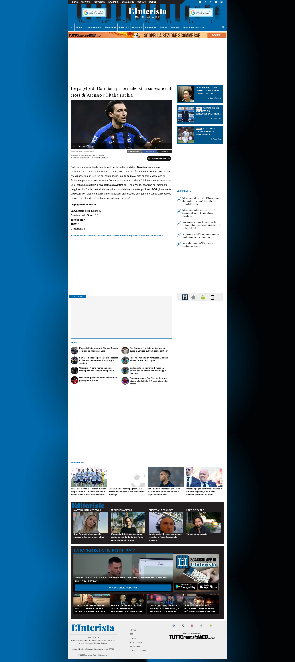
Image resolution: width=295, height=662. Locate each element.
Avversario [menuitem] (110, 27)
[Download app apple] (216, 2)
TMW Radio (113, 2)
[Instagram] (211, 2)
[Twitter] (205, 2)
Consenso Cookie (138, 651)
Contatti (134, 638)
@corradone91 (100, 158)
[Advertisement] (200, 422)
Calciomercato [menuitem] (93, 27)
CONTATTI (141, 2)
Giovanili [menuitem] (137, 27)
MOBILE (152, 2)
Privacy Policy (136, 647)
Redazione (99, 2)
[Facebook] (200, 2)
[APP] (185, 297)
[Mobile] (212, 297)
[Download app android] (221, 2)
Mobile (133, 630)
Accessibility (136, 642)
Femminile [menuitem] (150, 27)
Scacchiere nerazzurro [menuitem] (194, 27)
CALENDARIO (128, 2)
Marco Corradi (80, 158)
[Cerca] (223, 27)
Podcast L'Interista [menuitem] (169, 27)
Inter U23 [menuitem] (124, 27)
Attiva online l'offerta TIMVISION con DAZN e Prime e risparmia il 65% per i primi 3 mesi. (118, 235)
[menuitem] (71, 27)
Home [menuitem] (79, 27)
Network (85, 2)
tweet (163, 151)
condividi (149, 151)
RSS (131, 634)
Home (75, 2)
